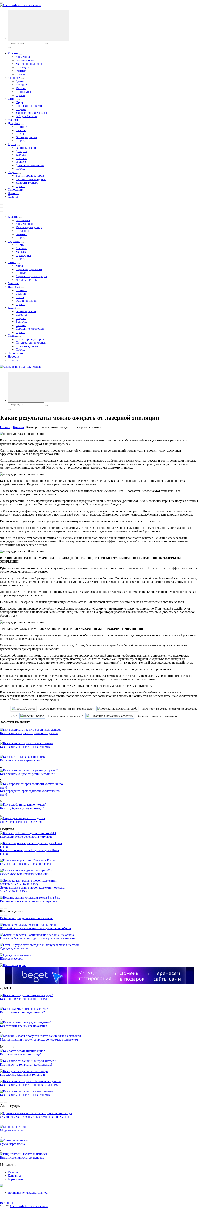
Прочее (20, 74)
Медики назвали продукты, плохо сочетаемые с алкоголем (39, 1039)
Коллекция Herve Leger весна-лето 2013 (26, 836)
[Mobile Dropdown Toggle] (20, 54)
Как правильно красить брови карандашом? (29, 733)
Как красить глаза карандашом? (21, 760)
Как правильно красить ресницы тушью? (27, 774)
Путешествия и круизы (31, 179)
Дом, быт (14, 123)
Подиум (21, 109)
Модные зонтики (11, 1130)
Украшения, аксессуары (31, 112)
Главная (13, 1172)
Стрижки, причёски (29, 105)
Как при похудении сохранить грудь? (25, 998)
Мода (19, 102)
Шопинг (21, 126)
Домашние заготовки (30, 165)
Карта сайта (16, 1179)
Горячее (21, 161)
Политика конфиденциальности (29, 1192)
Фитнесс (21, 70)
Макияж (13, 119)
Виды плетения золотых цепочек (22, 1157)
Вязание (21, 130)
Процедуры (23, 91)
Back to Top (7, 1202)
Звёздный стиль (26, 116)
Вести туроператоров (30, 175)
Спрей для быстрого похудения (21, 821)
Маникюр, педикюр (29, 63)
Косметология (25, 60)
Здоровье (14, 77)
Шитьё (20, 133)
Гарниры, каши (26, 147)
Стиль (12, 98)
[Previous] (1, 908)
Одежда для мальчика (14, 948)
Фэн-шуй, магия (26, 137)
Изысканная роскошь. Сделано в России (26, 863)
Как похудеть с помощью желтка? (22, 1012)
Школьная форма (11, 958)
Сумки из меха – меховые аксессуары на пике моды (34, 1116)
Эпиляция (22, 67)
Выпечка (21, 158)
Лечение (21, 84)
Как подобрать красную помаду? (22, 808)
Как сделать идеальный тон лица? (22, 1074)
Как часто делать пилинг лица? (21, 1054)
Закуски (21, 154)
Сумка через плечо (12, 1144)
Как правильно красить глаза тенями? (25, 746)
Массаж (21, 88)
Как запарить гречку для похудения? (24, 1025)
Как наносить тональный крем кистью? (26, 1064)
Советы (13, 196)
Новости (13, 193)
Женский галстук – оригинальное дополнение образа (35, 928)
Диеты (20, 81)
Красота (13, 53)
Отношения (15, 189)
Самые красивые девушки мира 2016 (24, 873)
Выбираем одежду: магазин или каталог (26, 918)
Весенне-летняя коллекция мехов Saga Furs (28, 901)
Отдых (12, 172)
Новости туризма (27, 182)
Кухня (12, 144)
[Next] (5, 908)
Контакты (14, 1175)
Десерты (21, 151)
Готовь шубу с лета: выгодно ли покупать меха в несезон (38, 938)
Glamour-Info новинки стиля (29, 1206)
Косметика (23, 56)
